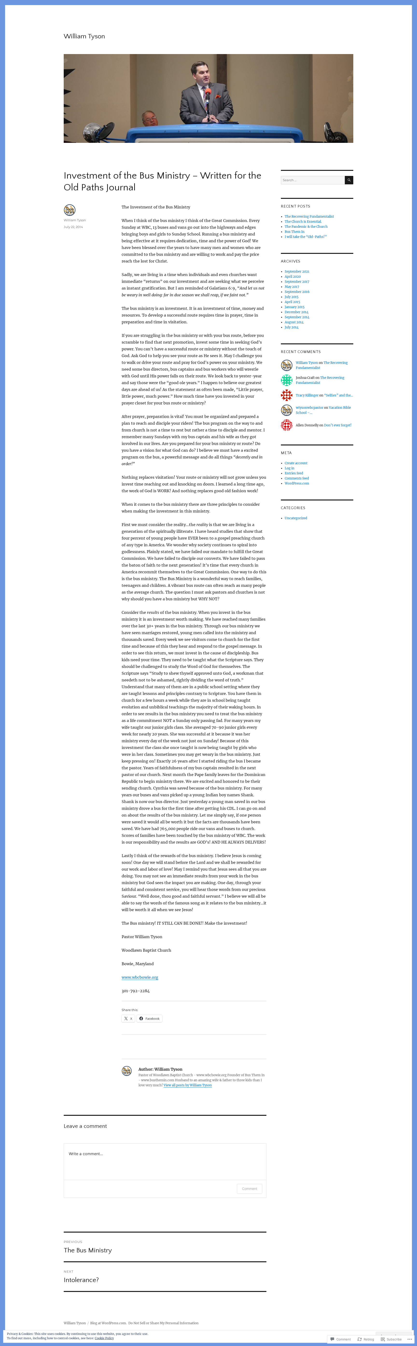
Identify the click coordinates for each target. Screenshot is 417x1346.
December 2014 (296, 312)
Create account (296, 463)
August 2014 (294, 322)
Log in (289, 468)
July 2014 (292, 327)
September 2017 (297, 282)
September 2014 (297, 317)
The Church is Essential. (303, 222)
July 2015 (292, 297)
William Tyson (84, 36)
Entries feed (294, 473)
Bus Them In (295, 232)
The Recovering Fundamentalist (309, 217)
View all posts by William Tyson (188, 1085)
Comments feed (297, 478)
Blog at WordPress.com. (108, 1323)
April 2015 (292, 302)
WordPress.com (297, 483)
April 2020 (293, 277)
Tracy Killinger (307, 395)
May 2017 (292, 287)
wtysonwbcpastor (309, 408)
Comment (249, 1188)
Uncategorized (296, 518)
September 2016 (297, 292)
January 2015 (295, 307)
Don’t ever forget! (338, 425)
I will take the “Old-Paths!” (306, 237)
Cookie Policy (104, 1338)
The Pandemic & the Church (306, 227)
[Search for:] (313, 180)
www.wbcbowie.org (140, 977)
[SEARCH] (349, 180)
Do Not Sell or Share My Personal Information (163, 1323)
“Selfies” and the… (338, 395)
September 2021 (297, 272)
